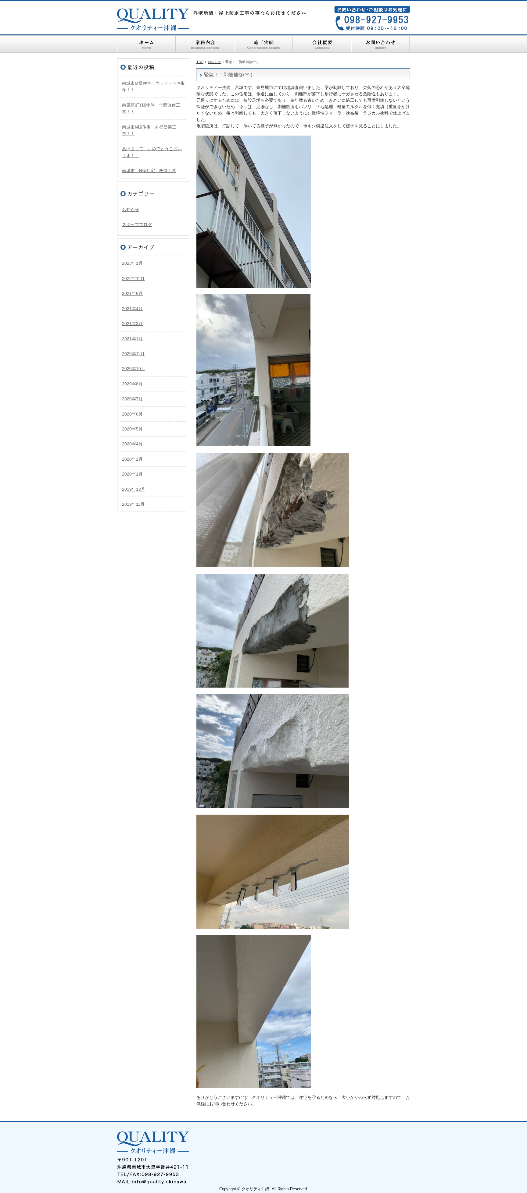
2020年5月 (132, 429)
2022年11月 (133, 278)
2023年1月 (132, 263)
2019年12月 (133, 489)
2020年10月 (133, 368)
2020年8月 (132, 383)
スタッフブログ (137, 224)
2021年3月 (132, 323)
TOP (199, 62)
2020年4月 (132, 443)
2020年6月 (132, 414)
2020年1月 (132, 474)
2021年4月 (132, 308)
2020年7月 (132, 398)
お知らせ (214, 62)
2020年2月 (132, 459)
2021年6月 (132, 293)
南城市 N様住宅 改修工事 (149, 170)
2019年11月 (133, 504)
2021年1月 (132, 338)
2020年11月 (133, 353)
